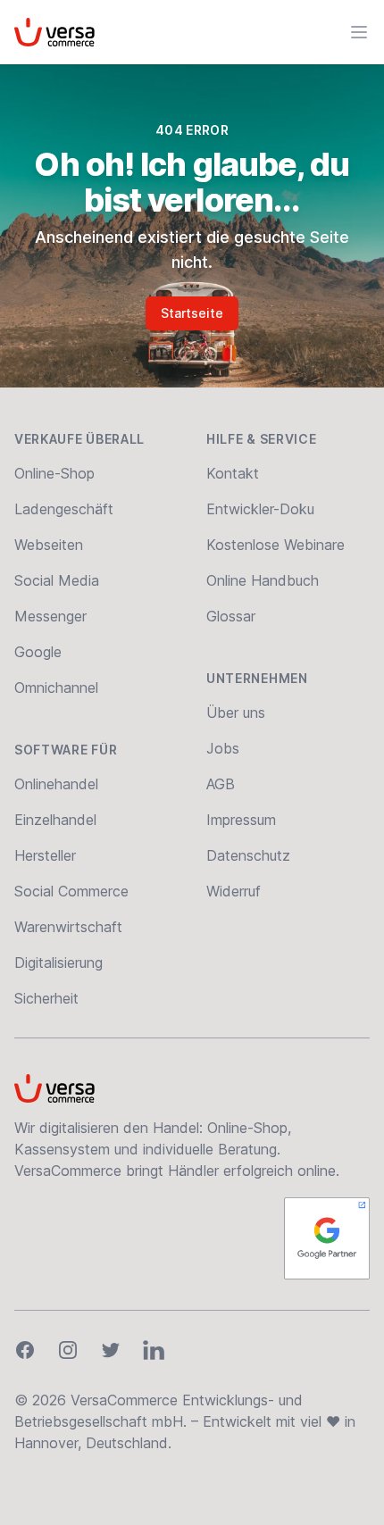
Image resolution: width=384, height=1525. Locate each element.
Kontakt (232, 473)
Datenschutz (248, 855)
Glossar (230, 616)
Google (38, 652)
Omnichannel (56, 687)
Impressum (241, 820)
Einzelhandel (55, 820)
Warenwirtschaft (68, 927)
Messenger (50, 616)
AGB (220, 784)
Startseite (192, 313)
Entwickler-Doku (260, 509)
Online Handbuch (262, 580)
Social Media (56, 580)
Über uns (235, 712)
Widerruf (233, 891)
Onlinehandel (56, 784)
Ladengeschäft (63, 509)
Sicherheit (46, 998)
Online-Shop (54, 473)
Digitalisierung (58, 962)
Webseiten (48, 545)
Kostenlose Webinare (275, 545)
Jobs (222, 748)
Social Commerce (71, 891)
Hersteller (45, 855)
